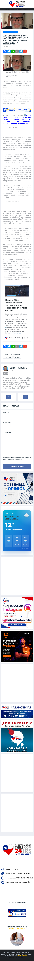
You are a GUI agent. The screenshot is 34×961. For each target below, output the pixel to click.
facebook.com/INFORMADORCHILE (19, 878)
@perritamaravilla (17, 928)
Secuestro (17, 357)
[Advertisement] (17, 576)
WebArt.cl (20, 958)
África (6, 354)
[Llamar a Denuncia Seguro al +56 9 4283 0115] (17, 110)
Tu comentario (7, 432)
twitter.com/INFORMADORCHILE (18, 874)
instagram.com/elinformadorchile (18, 882)
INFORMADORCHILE (15, 354)
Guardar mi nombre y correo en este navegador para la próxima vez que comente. (17, 458)
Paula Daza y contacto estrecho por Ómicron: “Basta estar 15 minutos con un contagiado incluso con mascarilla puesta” (17, 119)
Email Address (7, 422)
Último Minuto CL (22, 955)
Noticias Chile (7, 357)
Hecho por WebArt (24, 548)
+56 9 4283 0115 (12, 870)
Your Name (6, 412)
